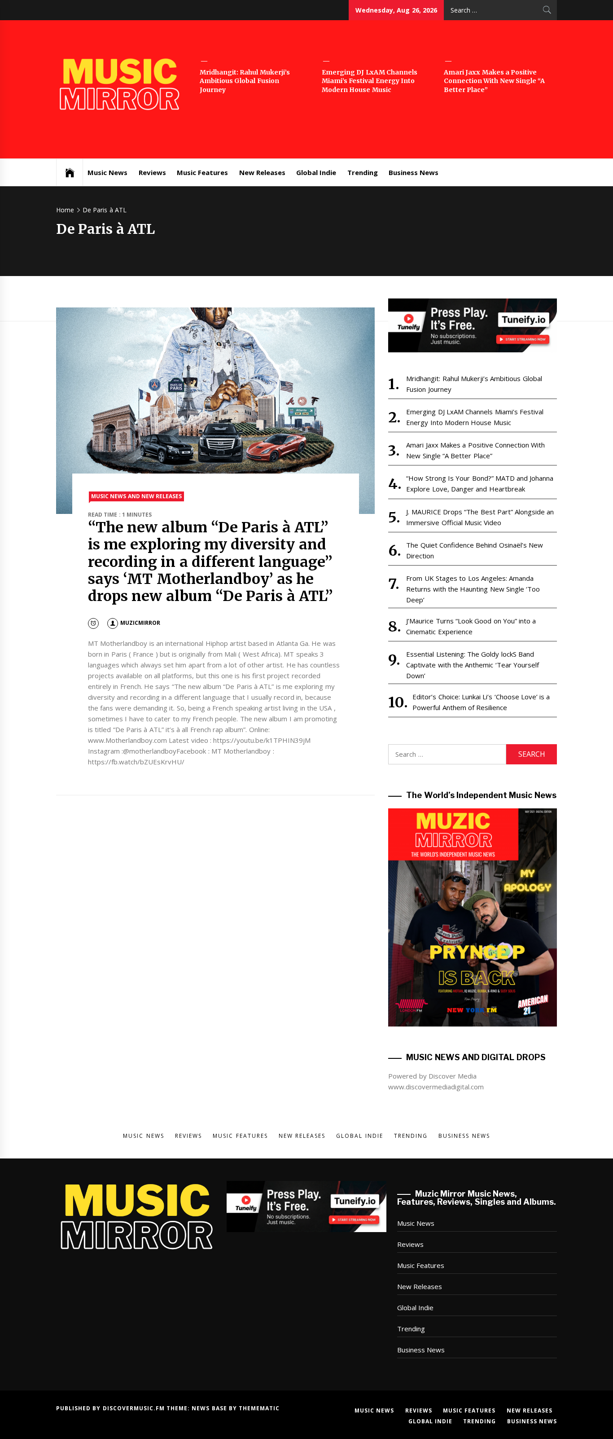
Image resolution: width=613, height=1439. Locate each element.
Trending (362, 172)
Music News (107, 172)
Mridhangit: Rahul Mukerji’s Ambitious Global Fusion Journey (245, 81)
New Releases (262, 172)
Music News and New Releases (136, 496)
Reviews (152, 172)
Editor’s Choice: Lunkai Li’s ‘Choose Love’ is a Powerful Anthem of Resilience (481, 702)
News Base (210, 1408)
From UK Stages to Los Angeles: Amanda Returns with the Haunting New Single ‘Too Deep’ (473, 589)
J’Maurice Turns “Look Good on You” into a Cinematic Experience (471, 626)
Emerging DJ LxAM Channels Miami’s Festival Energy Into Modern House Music (369, 81)
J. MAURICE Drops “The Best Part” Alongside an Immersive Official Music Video (480, 517)
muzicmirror (140, 623)
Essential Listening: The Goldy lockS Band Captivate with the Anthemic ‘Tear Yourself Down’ (472, 664)
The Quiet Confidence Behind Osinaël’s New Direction (474, 550)
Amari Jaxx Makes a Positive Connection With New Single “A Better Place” (494, 81)
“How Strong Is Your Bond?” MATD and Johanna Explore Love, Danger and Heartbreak (479, 483)
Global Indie (316, 172)
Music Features (202, 172)
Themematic (259, 1408)
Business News (413, 172)
